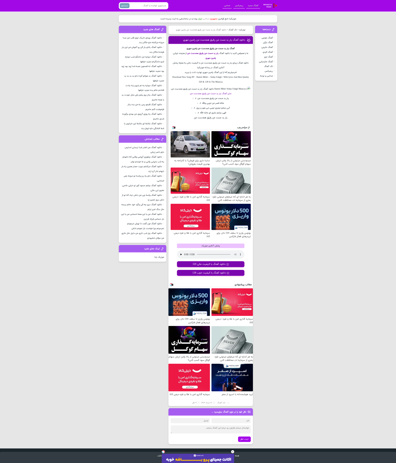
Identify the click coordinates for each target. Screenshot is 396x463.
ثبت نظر (244, 439)
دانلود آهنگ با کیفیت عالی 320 (209, 264)
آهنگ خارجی (267, 47)
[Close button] (232, 451)
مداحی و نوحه (266, 75)
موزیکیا (242, 29)
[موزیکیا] (269, 6)
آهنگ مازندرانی (266, 61)
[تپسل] (163, 451)
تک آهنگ (232, 29)
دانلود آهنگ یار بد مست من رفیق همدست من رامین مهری (214, 40)
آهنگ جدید (253, 5)
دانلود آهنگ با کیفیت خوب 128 (209, 273)
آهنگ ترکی (268, 42)
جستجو (124, 5)
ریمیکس (239, 5)
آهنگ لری (268, 56)
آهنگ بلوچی (267, 37)
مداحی (227, 5)
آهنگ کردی (268, 52)
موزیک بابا (159, 257)
